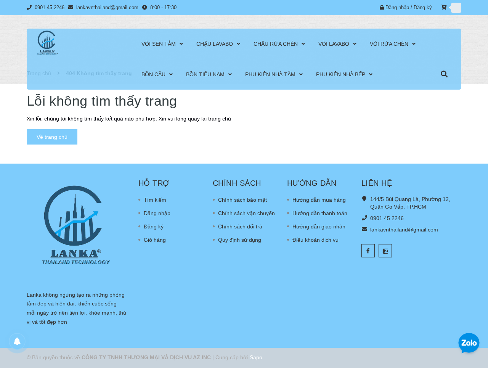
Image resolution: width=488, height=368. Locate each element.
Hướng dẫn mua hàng (319, 200)
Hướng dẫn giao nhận (318, 226)
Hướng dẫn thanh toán (319, 213)
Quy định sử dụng (239, 240)
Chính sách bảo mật (242, 200)
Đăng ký (423, 7)
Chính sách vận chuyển (246, 213)
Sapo (256, 357)
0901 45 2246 (50, 7)
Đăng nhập (397, 7)
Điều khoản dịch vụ (315, 240)
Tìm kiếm (155, 200)
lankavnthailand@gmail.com (107, 7)
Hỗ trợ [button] (154, 183)
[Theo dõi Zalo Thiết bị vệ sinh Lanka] (385, 250)
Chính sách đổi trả (240, 226)
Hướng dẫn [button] (312, 183)
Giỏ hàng (155, 240)
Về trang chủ (52, 137)
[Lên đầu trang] (472, 318)
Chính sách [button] (237, 183)
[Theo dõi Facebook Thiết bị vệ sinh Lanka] (368, 250)
